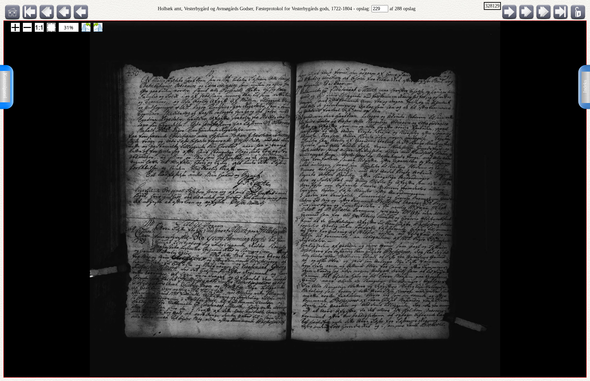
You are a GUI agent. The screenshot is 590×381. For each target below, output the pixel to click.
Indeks (585, 86)
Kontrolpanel (5, 85)
